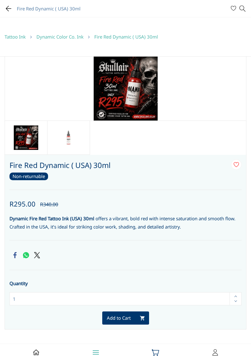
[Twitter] (37, 255)
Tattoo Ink (15, 37)
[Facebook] (15, 255)
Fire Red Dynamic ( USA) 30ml (126, 37)
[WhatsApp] (26, 255)
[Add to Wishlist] (236, 164)
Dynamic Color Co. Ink (60, 37)
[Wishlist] (234, 8)
